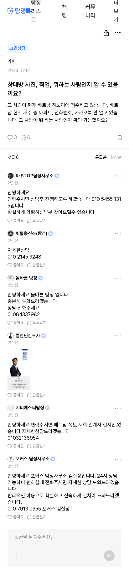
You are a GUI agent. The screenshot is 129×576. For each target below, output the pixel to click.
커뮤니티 (90, 10)
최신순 (115, 157)
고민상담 (17, 48)
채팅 (64, 10)
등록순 (100, 157)
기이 (12, 61)
